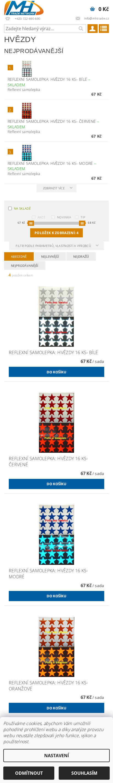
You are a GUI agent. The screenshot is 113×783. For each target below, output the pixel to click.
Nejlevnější (50, 256)
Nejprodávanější (24, 265)
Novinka (64, 217)
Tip (83, 217)
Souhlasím (84, 773)
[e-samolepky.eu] (24, 7)
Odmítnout (29, 773)
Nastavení (56, 756)
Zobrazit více (54, 188)
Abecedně (19, 256)
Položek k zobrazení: (56, 233)
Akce (41, 217)
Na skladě (22, 208)
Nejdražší (81, 256)
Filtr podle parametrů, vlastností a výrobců (54, 246)
